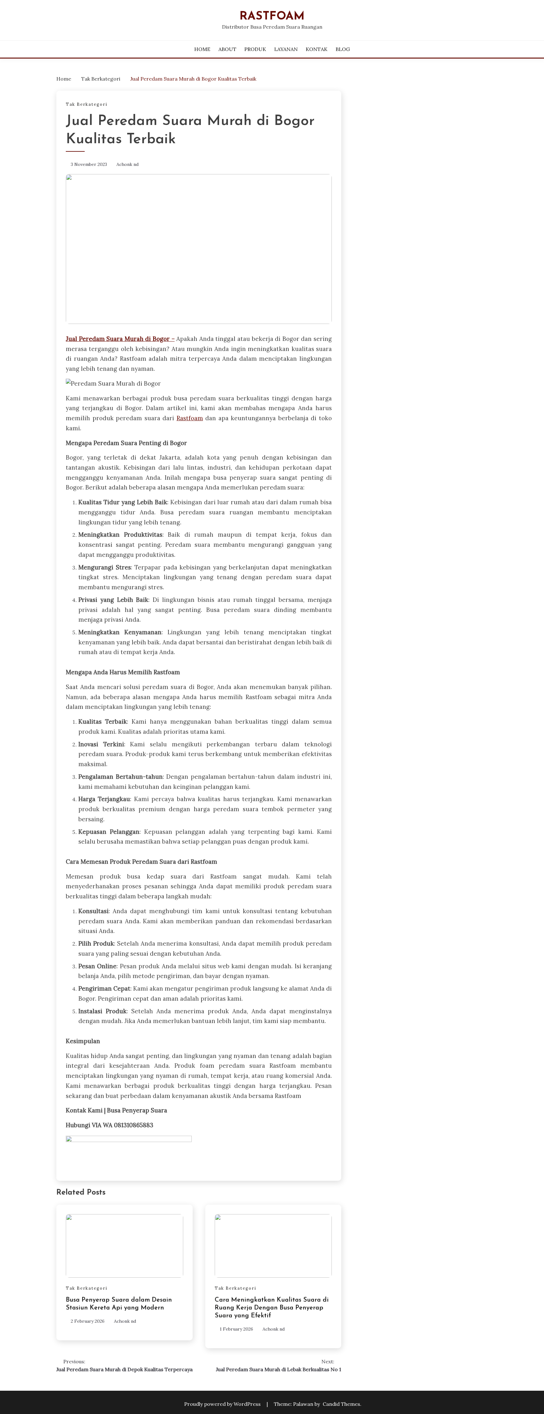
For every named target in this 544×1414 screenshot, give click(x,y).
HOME (202, 49)
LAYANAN (286, 49)
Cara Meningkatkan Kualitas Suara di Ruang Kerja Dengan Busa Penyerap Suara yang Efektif (272, 1308)
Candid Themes (341, 1404)
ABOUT (227, 49)
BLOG (343, 49)
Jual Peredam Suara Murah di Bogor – (120, 338)
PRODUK (255, 49)
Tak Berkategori (86, 104)
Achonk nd (127, 164)
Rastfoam (272, 16)
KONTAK (316, 49)
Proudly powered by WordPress (223, 1404)
